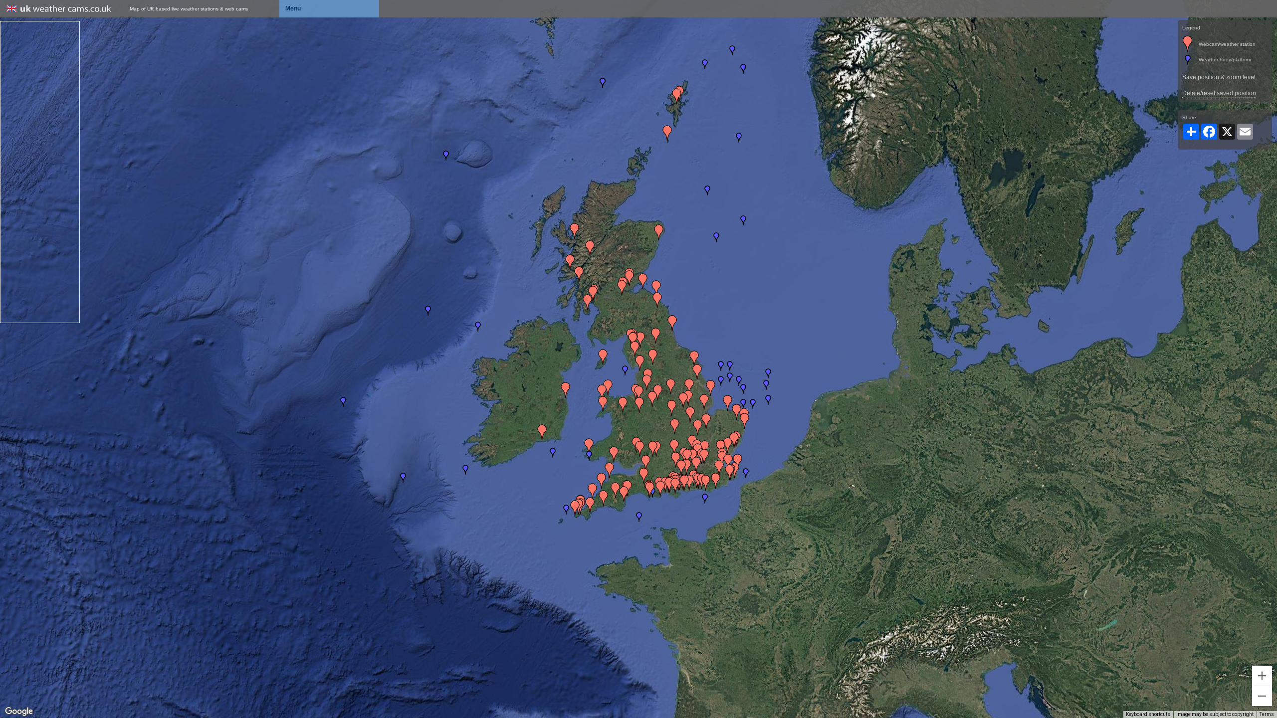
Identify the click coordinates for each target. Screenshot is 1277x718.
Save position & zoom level (1219, 77)
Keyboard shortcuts (1148, 714)
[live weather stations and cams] (58, 9)
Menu (293, 8)
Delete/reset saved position (1219, 93)
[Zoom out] (1262, 696)
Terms (1267, 714)
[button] (746, 473)
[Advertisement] (40, 171)
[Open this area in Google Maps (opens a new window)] (18, 711)
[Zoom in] (1262, 676)
